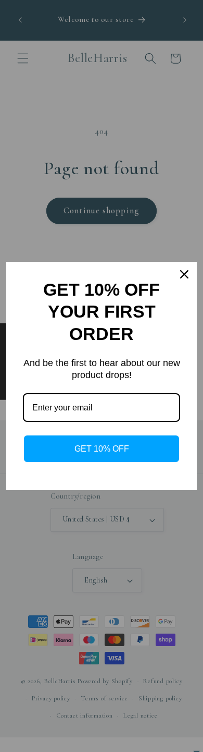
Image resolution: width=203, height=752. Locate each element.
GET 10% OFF (101, 448)
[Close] (184, 274)
